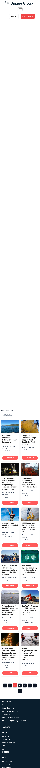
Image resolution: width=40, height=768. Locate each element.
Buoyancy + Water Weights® (13, 718)
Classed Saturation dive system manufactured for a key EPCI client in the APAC (9, 570)
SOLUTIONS (6, 701)
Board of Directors (9, 743)
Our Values (6, 739)
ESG (3, 746)
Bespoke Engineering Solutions (14, 721)
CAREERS (5, 752)
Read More (10, 458)
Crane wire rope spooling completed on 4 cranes (10, 525)
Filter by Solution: (7, 410)
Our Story (5, 736)
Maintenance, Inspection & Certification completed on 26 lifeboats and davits (29, 482)
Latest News (6, 764)
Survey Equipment (9, 708)
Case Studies (7, 761)
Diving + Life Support (10, 711)
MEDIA (4, 757)
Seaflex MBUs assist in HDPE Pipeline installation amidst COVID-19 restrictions (30, 610)
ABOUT (4, 732)
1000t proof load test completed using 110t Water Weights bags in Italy (28, 527)
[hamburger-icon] (20, 9)
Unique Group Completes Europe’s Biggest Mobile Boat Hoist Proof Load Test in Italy (30, 440)
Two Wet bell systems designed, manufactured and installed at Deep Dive (29, 570)
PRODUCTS (6, 727)
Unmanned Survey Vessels (12, 705)
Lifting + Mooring (8, 714)
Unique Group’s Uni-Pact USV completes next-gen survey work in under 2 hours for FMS (10, 610)
